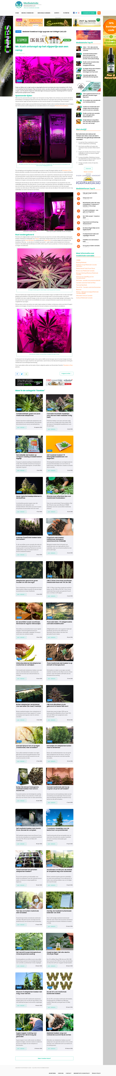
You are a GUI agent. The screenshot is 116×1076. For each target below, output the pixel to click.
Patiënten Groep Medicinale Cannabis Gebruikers (86, 265)
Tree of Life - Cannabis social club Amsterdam (88, 287)
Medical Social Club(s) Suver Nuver (85, 268)
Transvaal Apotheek (81, 285)
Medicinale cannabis (44, 13)
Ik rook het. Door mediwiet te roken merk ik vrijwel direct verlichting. (88, 142)
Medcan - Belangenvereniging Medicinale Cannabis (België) (87, 292)
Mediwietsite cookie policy (82, 1073)
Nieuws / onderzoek (27, 13)
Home (17, 13)
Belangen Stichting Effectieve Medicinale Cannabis (87, 273)
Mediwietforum (29, 6)
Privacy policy (96, 1073)
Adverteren (52, 1073)
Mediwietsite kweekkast (61, 105)
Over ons (60, 1073)
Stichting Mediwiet (81, 262)
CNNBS (78, 260)
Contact (68, 1073)
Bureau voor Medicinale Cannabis (85, 270)
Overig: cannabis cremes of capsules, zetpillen (88, 163)
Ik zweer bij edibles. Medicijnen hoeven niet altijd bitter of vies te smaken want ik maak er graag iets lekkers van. (90, 159)
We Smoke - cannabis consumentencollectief (88, 280)
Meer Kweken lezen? (44, 1058)
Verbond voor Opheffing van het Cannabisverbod (85, 277)
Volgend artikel (66, 373)
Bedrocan (78, 289)
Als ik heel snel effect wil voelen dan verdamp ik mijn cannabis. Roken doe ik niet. (89, 148)
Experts (56, 13)
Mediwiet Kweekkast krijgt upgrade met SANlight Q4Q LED (44, 32)
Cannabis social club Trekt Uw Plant (85, 282)
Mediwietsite (31, 3)
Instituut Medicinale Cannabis (84, 297)
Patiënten (66, 13)
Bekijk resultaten (88, 171)
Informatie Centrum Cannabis (84, 295)
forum (88, 13)
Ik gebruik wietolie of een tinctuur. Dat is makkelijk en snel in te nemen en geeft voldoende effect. (89, 153)
